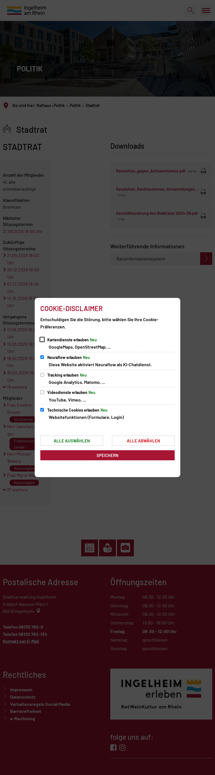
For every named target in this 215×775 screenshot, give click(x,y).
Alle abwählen (143, 440)
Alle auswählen (72, 440)
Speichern (107, 455)
